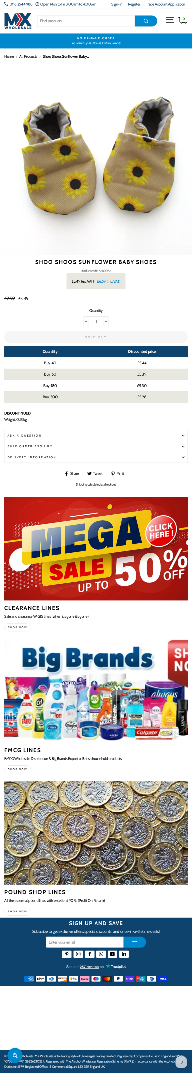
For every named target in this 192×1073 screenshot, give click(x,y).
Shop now (17, 627)
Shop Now (17, 911)
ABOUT (11, 1025)
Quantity (96, 310)
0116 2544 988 (21, 4)
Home (9, 56)
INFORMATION (18, 1010)
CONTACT (13, 1040)
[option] (96, 41)
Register (134, 4)
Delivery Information (32, 457)
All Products (28, 56)
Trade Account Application (165, 4)
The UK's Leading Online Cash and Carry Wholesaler (64, 994)
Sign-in (116, 4)
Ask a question (25, 435)
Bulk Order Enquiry (30, 446)
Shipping (81, 484)
